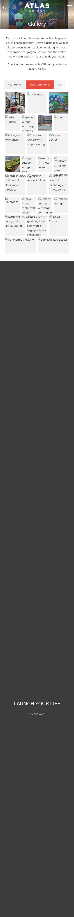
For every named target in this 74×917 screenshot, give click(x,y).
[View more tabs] (68, 84)
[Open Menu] (69, 7)
